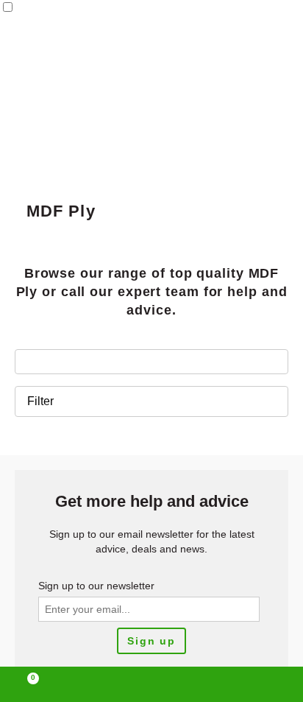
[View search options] (212, 684)
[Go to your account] (90, 684)
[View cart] (26, 684)
